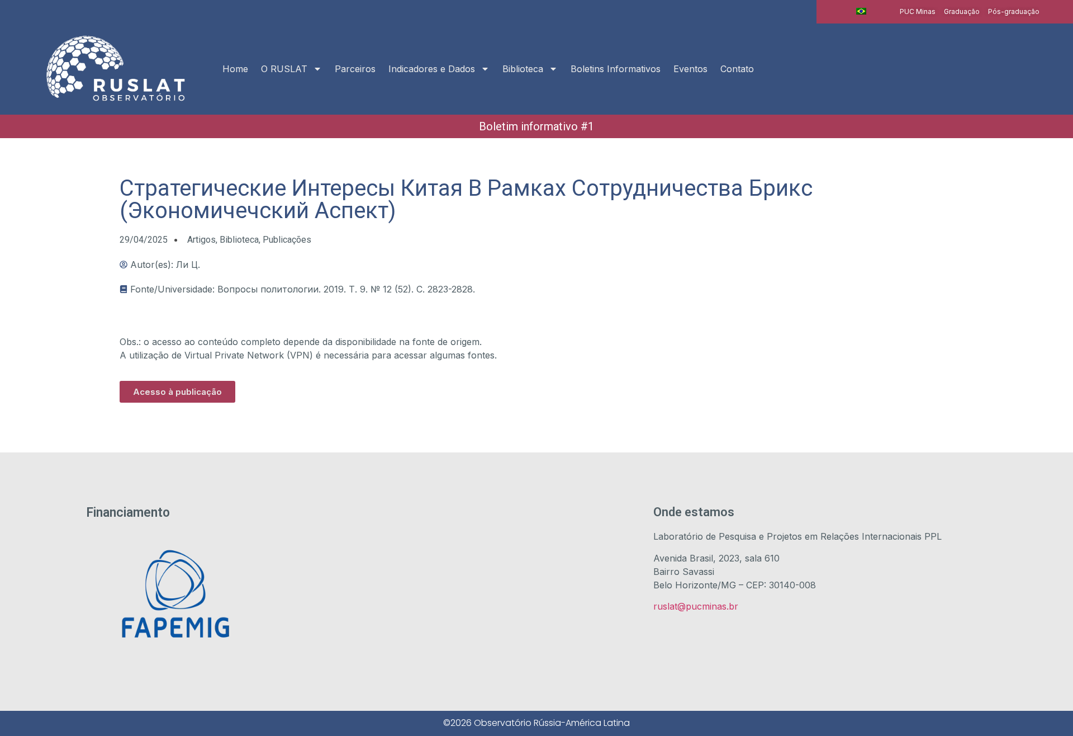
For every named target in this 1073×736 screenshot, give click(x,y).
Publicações (287, 239)
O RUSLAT (284, 68)
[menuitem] (861, 11)
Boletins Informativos (616, 68)
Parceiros (355, 68)
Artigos (201, 239)
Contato (737, 68)
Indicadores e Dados (431, 68)
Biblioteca (522, 68)
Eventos (690, 68)
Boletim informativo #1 (536, 126)
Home (235, 68)
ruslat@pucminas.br (695, 606)
